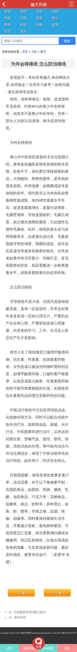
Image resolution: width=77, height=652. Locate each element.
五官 (39, 11)
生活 (7, 31)
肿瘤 (39, 24)
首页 (7, 11)
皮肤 (55, 24)
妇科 (23, 24)
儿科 (23, 18)
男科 (7, 24)
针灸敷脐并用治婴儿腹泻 (30, 612)
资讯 (23, 31)
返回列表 (20, 617)
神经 (23, 11)
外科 (7, 18)
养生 (55, 18)
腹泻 (43, 51)
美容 (39, 18)
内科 (55, 11)
